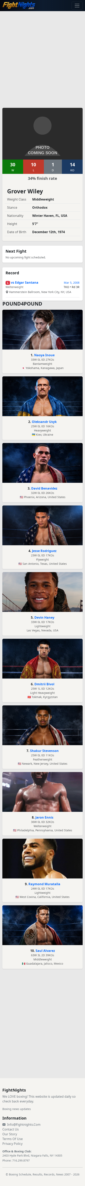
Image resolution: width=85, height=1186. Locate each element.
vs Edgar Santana (24, 282)
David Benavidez (44, 488)
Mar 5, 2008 (71, 282)
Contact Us (10, 1129)
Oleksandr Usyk (44, 422)
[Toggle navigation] (77, 6)
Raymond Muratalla (44, 884)
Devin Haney (44, 617)
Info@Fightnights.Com (24, 1124)
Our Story (9, 1134)
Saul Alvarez (45, 950)
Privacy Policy (12, 1143)
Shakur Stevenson (44, 751)
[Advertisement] (42, 57)
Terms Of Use (12, 1139)
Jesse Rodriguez (44, 551)
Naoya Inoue (44, 355)
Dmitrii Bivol (44, 684)
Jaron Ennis (44, 817)
